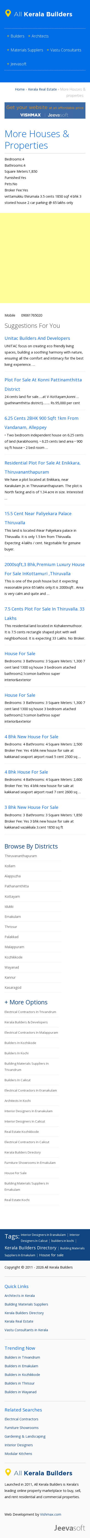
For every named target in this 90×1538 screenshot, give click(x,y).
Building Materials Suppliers (26, 1304)
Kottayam (12, 896)
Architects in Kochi (18, 1101)
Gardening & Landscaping (25, 1436)
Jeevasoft (18, 64)
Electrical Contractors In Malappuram (31, 1032)
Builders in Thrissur (20, 1383)
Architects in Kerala (20, 1295)
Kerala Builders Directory (23, 1152)
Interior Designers (19, 1445)
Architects (40, 36)
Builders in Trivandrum (22, 1357)
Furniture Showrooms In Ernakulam (30, 1162)
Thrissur (11, 926)
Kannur (10, 977)
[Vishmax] (45, 117)
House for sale (16, 1173)
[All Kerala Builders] (41, 18)
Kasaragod (13, 987)
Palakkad (11, 936)
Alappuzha (13, 876)
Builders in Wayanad (20, 1392)
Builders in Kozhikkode (22, 1374)
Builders (17, 36)
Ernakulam (13, 916)
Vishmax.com (50, 1514)
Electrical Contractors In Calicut (27, 1142)
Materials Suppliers (27, 50)
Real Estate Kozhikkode (22, 1131)
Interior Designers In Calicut (25, 1121)
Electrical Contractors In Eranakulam (31, 1090)
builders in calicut (17, 1080)
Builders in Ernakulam (21, 1366)
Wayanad (12, 967)
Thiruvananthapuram (21, 856)
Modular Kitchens (18, 1453)
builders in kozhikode (20, 1043)
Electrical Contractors (21, 1419)
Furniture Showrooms (22, 1427)
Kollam (10, 866)
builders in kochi (17, 1053)
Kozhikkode (14, 957)
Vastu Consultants (65, 50)
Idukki (9, 906)
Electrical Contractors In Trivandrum (30, 1012)
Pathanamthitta (17, 886)
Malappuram (14, 947)
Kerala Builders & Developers (26, 1022)
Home (20, 89)
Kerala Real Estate (42, 89)
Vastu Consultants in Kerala (26, 1330)
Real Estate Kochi (17, 1200)
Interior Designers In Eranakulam (29, 1111)
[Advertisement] (45, 258)
